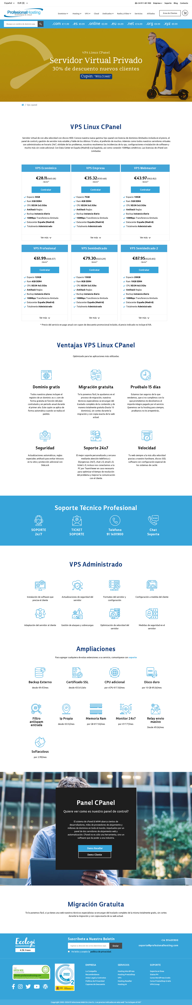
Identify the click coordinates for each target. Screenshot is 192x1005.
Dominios (62, 14)
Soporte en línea (157, 971)
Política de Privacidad (95, 981)
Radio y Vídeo (123, 14)
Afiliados (151, 14)
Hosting (76, 14)
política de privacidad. (101, 951)
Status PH (154, 974)
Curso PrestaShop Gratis (160, 981)
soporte (133, 657)
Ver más (44, 237)
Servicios (138, 14)
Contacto (184, 3)
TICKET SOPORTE (76, 532)
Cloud (96, 14)
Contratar (46, 189)
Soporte (167, 3)
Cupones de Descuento (95, 984)
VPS (87, 14)
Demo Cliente (95, 854)
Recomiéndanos (92, 974)
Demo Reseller (95, 848)
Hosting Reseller (125, 981)
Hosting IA (122, 984)
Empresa (157, 3)
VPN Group (154, 984)
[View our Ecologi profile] (25, 944)
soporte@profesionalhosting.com (158, 945)
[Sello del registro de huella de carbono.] (64, 977)
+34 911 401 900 (144, 3)
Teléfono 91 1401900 (115, 532)
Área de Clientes (170, 13)
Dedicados (107, 14)
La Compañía (91, 971)
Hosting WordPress (126, 971)
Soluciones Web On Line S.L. (83, 1002)
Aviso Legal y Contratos (96, 978)
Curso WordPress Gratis (160, 978)
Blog (176, 3)
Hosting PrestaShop (126, 974)
